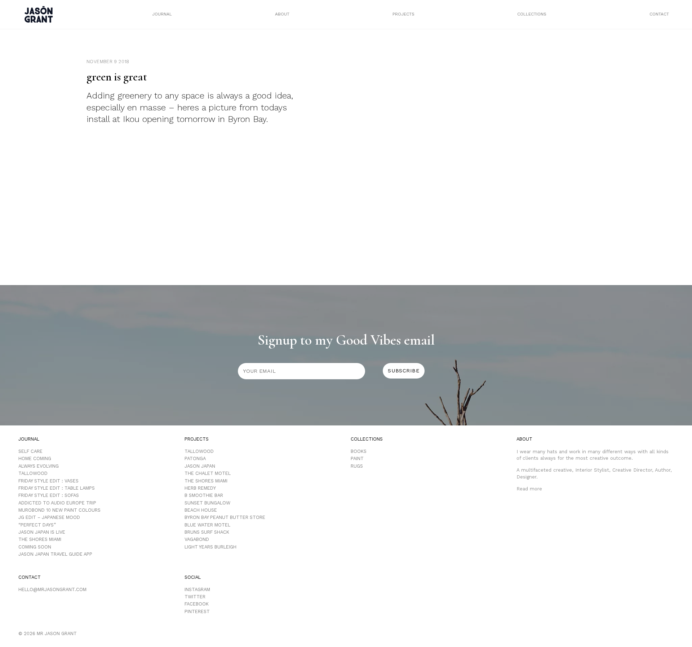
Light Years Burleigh (210, 547)
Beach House (201, 510)
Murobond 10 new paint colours (59, 510)
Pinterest (197, 611)
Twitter (195, 596)
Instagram (197, 589)
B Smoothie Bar (204, 495)
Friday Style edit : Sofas (48, 495)
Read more (529, 488)
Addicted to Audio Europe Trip (57, 503)
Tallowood (33, 473)
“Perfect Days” (37, 525)
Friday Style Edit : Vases (48, 481)
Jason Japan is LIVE (41, 532)
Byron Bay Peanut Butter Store (225, 517)
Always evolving (38, 466)
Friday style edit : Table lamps (56, 488)
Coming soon (34, 547)
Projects (403, 14)
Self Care (30, 451)
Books (359, 451)
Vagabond (197, 539)
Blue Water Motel (207, 525)
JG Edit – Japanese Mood (49, 517)
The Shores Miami (39, 539)
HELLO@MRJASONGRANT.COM (52, 589)
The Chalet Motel (208, 473)
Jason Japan (200, 466)
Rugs (357, 466)
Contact (659, 14)
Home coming (34, 458)
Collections (531, 14)
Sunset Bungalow (207, 503)
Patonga (195, 458)
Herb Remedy (200, 488)
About (282, 14)
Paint (357, 458)
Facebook (197, 604)
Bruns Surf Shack (207, 532)
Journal (162, 14)
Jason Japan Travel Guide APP (55, 554)
